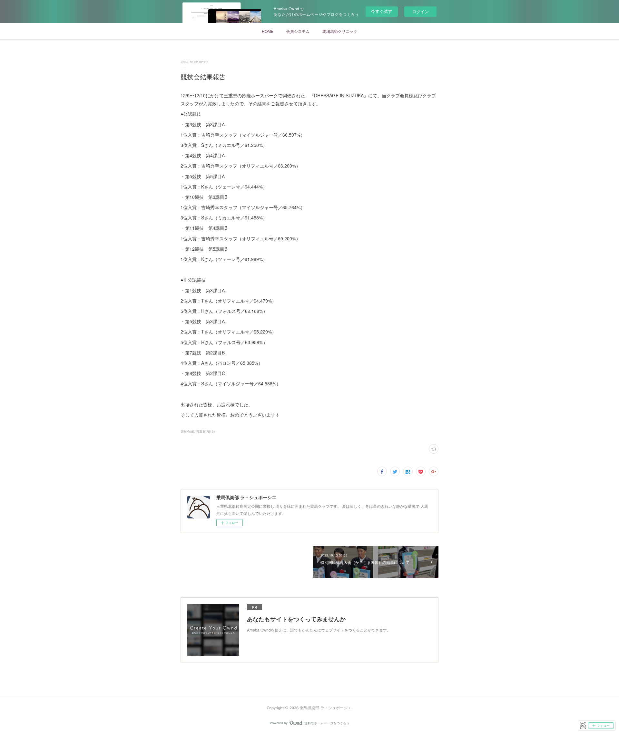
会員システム (298, 31)
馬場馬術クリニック (339, 31)
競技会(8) (187, 431)
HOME (267, 31)
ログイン (420, 11)
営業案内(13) (205, 431)
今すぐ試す (381, 11)
